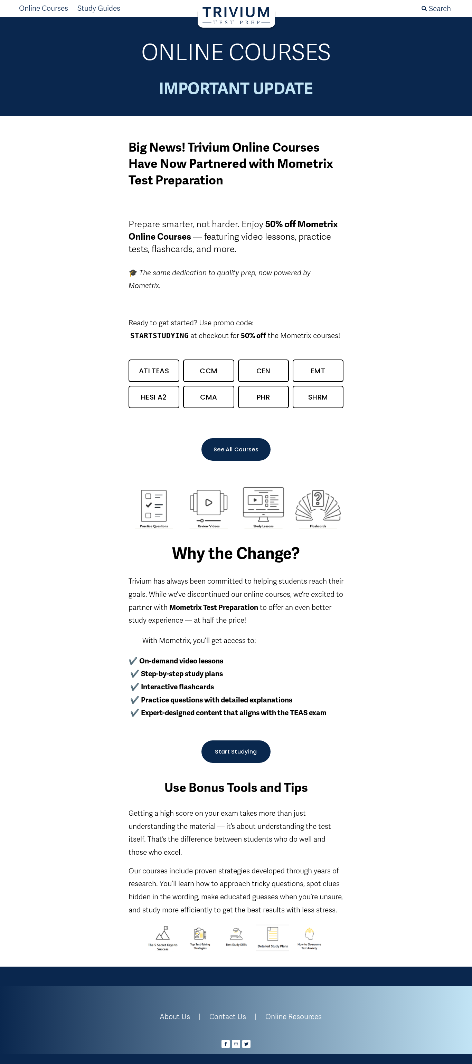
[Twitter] (246, 1044)
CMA (208, 397)
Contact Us (227, 1016)
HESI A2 (154, 397)
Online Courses (43, 8)
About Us (175, 1016)
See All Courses (236, 449)
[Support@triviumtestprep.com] (236, 1044)
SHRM (318, 397)
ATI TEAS (154, 371)
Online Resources (293, 1016)
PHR (263, 397)
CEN (263, 371)
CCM (208, 371)
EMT (318, 371)
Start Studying (236, 752)
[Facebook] (225, 1044)
